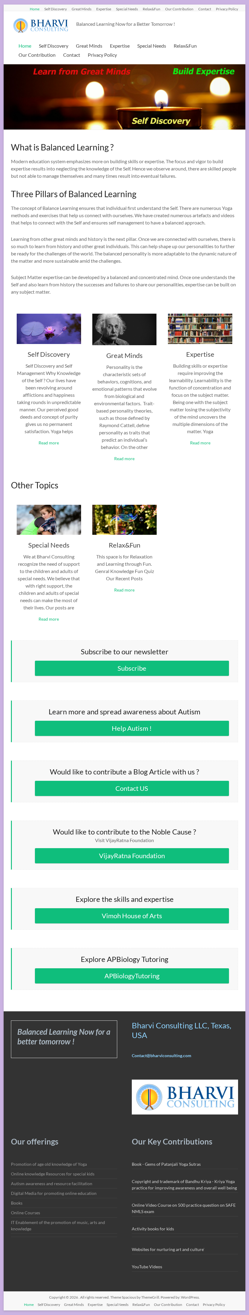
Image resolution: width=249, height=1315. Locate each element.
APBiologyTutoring (131, 976)
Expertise (103, 9)
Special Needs (127, 9)
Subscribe (132, 668)
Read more (49, 442)
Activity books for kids (153, 1228)
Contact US (131, 788)
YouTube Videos (147, 1266)
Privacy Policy (227, 9)
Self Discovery (55, 9)
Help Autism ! (132, 728)
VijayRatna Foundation (132, 855)
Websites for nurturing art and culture (167, 1249)
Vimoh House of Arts (132, 916)
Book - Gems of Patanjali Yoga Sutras (166, 1164)
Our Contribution (179, 9)
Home (34, 9)
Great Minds (81, 9)
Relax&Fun (151, 9)
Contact (204, 9)
